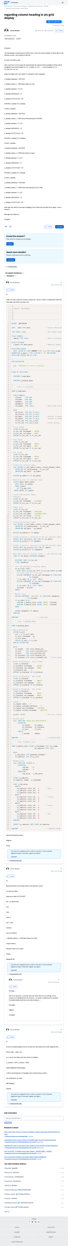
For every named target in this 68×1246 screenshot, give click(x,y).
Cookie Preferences (17, 1241)
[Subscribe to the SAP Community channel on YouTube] (35, 1222)
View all (6, 1211)
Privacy (17, 1227)
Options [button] (62, 22)
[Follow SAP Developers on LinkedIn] (38, 1222)
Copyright (17, 1232)
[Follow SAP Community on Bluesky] (32, 1222)
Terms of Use (51, 1227)
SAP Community (8, 6)
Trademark (17, 1237)
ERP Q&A (46, 6)
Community (14, 2)
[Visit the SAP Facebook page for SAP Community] (29, 1222)
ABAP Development (9, 38)
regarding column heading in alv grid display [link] (17, 8)
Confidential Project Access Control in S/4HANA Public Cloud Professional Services (30, 1140)
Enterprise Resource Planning (35, 6)
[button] (56, 30)
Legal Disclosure (51, 1232)
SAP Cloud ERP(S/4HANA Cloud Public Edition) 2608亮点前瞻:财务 (25, 1157)
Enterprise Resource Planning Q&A (16, 1136)
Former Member (15, 30)
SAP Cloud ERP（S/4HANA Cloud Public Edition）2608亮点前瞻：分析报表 (28, 1151)
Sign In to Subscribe (54, 21)
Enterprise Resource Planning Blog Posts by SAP (20, 1142)
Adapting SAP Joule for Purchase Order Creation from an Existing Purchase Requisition (31, 1145)
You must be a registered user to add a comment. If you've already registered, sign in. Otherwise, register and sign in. (31, 852)
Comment (59, 227)
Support (51, 1237)
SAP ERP (18, 38)
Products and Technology (20, 6)
